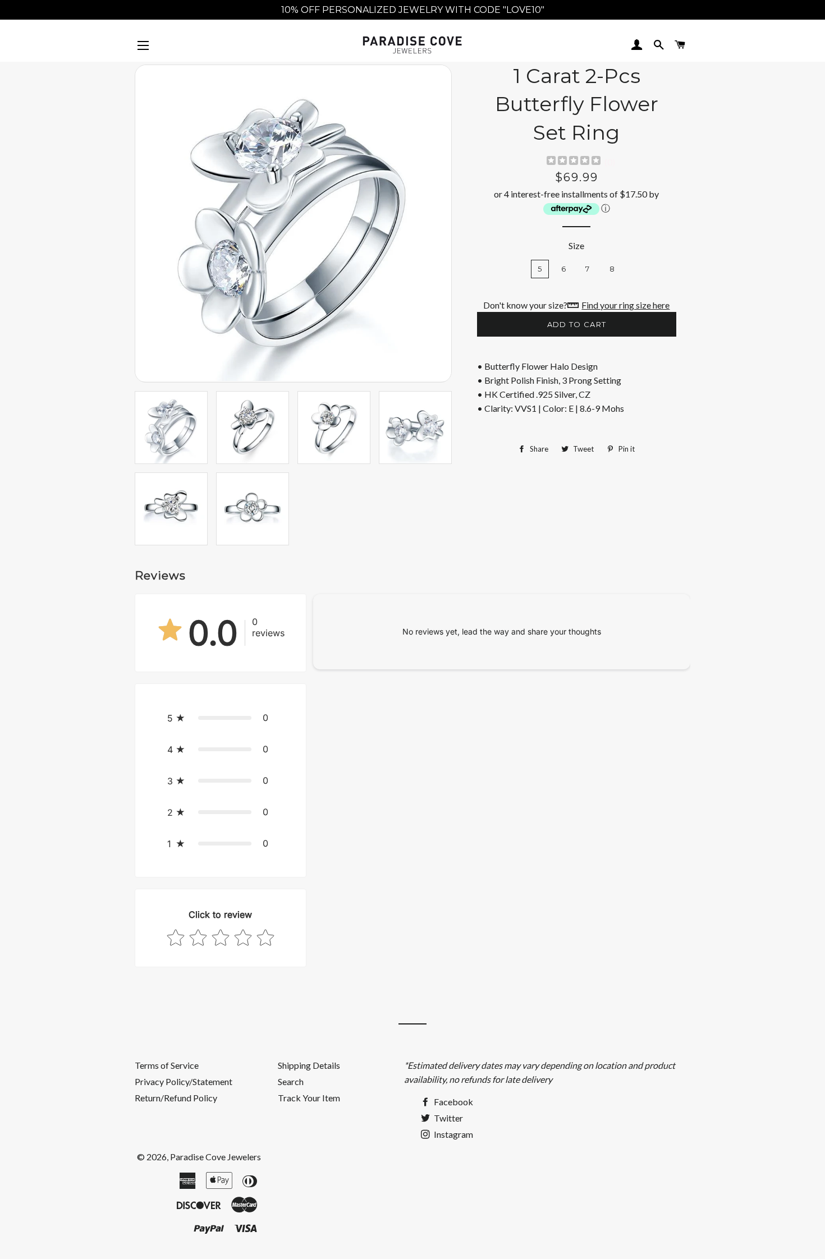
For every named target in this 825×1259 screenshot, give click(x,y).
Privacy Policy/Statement (183, 1081)
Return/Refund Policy (176, 1097)
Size (576, 245)
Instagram (452, 1134)
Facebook (452, 1101)
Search (291, 1081)
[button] (220, 717)
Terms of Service (167, 1065)
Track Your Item (309, 1097)
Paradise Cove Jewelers (215, 1156)
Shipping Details (309, 1065)
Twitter (447, 1118)
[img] (574, 162)
